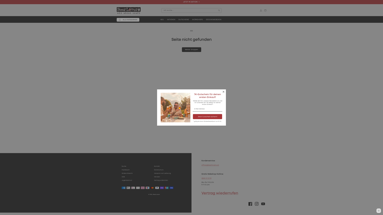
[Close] (223, 91)
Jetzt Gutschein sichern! (207, 117)
